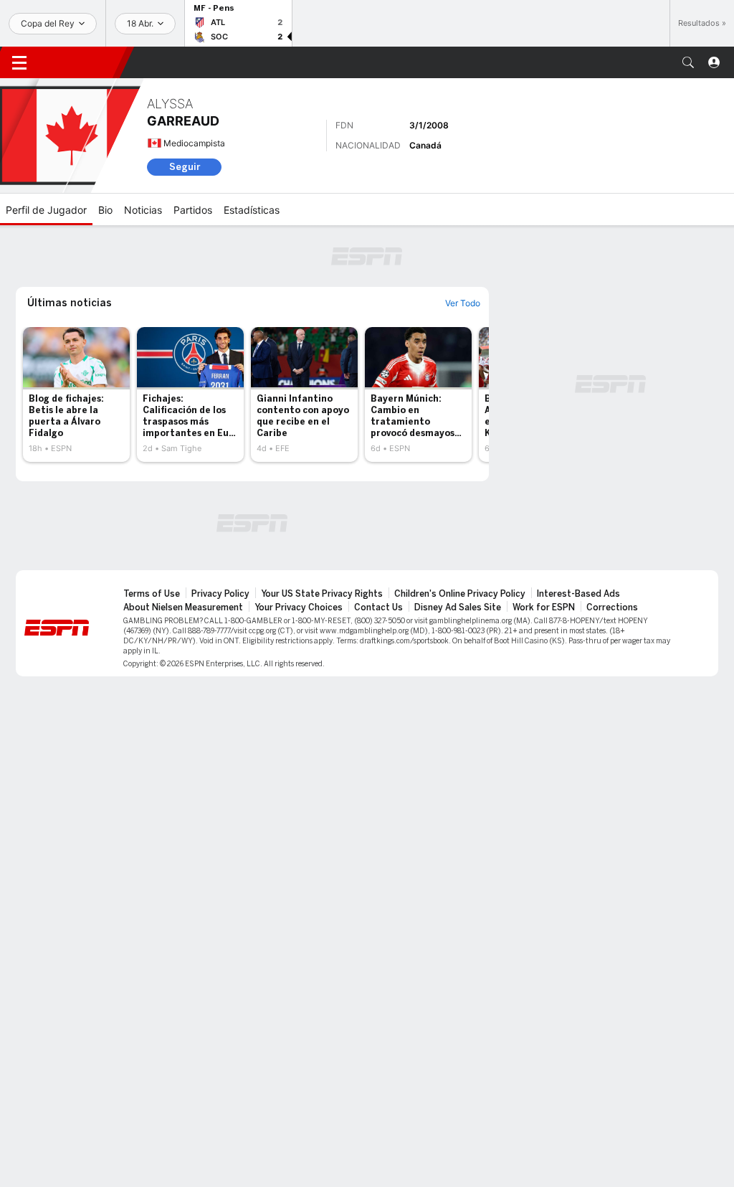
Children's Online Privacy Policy (459, 594)
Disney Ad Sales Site (457, 607)
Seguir (184, 166)
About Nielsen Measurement (183, 607)
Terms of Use (151, 594)
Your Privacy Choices (298, 607)
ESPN (82, 62)
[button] (688, 62)
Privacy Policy (220, 594)
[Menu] (19, 62)
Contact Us (378, 607)
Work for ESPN (544, 607)
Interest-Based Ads (578, 594)
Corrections (612, 607)
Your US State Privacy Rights (322, 594)
